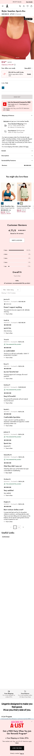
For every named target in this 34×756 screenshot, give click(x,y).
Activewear (5, 537)
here (27, 147)
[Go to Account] (24, 6)
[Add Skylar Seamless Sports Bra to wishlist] (13, 185)
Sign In (22, 753)
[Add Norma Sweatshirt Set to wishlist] (29, 185)
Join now (6, 121)
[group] (17, 37)
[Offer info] (15, 64)
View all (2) (27, 68)
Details (29, 74)
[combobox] (11, 290)
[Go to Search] (20, 6)
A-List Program (7, 716)
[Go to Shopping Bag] (31, 6)
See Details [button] (29, 2)
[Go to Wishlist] (27, 6)
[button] (11, 14)
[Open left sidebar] (3, 6)
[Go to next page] (23, 527)
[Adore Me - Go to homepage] (7, 6)
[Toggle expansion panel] (32, 115)
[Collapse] (31, 721)
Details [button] (8, 110)
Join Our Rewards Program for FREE (19, 102)
